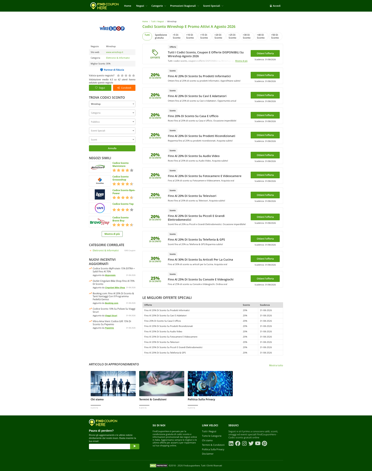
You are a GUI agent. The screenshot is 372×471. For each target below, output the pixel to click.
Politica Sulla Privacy (213, 449)
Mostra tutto (276, 365)
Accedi (277, 5)
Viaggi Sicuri (111, 315)
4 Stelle (129, 75)
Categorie (157, 5)
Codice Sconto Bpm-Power (123, 192)
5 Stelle (133, 75)
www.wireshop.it (114, 52)
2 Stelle (122, 75)
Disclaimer (208, 453)
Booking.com (111, 303)
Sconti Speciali (211, 5)
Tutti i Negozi (157, 21)
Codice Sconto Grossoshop (120, 178)
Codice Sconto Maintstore (120, 164)
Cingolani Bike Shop (115, 287)
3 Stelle (126, 75)
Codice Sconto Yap (123, 203)
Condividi (126, 87)
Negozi (140, 5)
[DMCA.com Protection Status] (159, 465)
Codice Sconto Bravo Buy (120, 219)
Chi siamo (207, 440)
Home (127, 5)
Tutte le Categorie (211, 435)
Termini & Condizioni (213, 444)
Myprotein (110, 275)
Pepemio (109, 327)
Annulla (112, 148)
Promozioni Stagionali (183, 5)
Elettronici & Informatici (118, 57)
